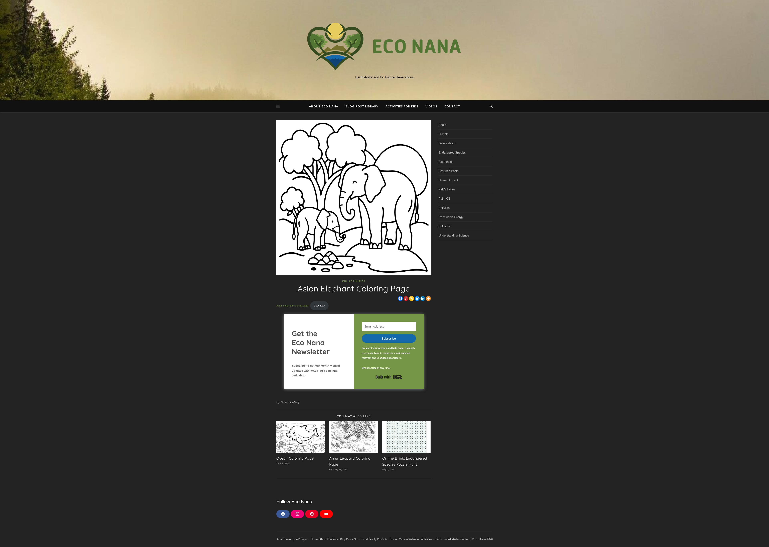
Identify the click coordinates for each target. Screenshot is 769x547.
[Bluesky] (417, 298)
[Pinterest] (406, 298)
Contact (452, 106)
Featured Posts (449, 171)
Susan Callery (290, 402)
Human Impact (448, 180)
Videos (431, 106)
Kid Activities (353, 281)
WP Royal (301, 539)
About (442, 124)
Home (314, 539)
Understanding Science (454, 235)
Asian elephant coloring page (292, 305)
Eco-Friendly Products (375, 539)
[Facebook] (400, 298)
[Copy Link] (411, 298)
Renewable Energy (451, 217)
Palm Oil (444, 198)
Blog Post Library (361, 106)
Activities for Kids (402, 106)
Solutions (445, 226)
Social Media (451, 539)
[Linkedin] (422, 298)
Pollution (444, 207)
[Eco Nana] (384, 46)
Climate (444, 134)
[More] (428, 298)
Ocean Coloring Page (295, 458)
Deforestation (447, 143)
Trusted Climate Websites (404, 539)
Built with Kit (388, 377)
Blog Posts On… (350, 539)
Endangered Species (452, 152)
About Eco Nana (323, 106)
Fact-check (446, 161)
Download (319, 305)
